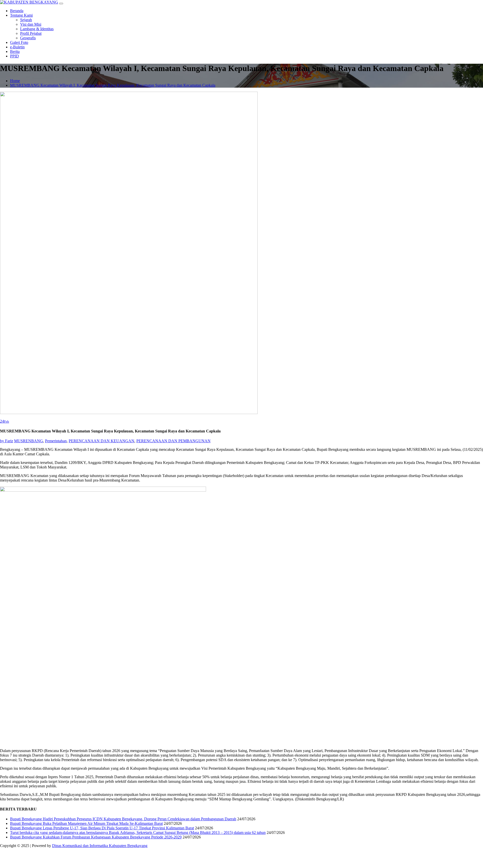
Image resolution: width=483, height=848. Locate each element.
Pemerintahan (56, 441)
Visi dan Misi (30, 24)
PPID (14, 56)
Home (15, 81)
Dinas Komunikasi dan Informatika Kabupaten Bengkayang (99, 845)
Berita (15, 51)
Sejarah (26, 20)
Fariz (6, 441)
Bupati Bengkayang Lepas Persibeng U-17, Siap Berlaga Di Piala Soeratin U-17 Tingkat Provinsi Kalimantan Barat (102, 828)
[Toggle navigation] (61, 3)
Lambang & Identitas (37, 29)
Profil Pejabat (31, 33)
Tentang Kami (21, 15)
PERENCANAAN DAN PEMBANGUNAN (173, 441)
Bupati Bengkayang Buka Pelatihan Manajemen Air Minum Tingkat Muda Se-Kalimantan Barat (86, 823)
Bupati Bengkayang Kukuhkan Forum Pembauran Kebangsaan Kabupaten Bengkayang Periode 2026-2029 (96, 837)
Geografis (28, 38)
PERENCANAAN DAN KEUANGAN (101, 441)
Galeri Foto (19, 42)
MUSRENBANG (28, 441)
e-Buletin (17, 47)
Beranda (16, 11)
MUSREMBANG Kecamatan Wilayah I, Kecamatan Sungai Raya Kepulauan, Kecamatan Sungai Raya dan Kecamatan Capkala (112, 85)
